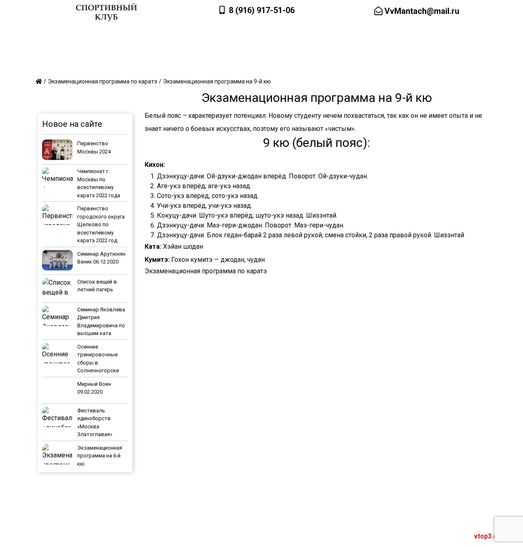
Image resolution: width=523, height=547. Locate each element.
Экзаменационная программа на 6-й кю (99, 456)
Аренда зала (402, 65)
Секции (146, 65)
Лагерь (238, 65)
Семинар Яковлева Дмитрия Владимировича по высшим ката (101, 321)
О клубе (57, 65)
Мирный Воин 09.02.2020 (94, 388)
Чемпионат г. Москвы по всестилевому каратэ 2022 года (98, 183)
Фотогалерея (344, 65)
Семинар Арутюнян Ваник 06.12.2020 (101, 258)
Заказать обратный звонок (421, 36)
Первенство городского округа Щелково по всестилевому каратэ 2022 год (101, 224)
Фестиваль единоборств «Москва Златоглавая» (94, 422)
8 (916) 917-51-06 (262, 10)
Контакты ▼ (459, 65)
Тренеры (101, 65)
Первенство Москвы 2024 (94, 147)
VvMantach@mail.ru (420, 11)
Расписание (286, 65)
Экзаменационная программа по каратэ (206, 271)
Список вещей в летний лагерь (97, 286)
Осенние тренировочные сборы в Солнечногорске (98, 359)
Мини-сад (192, 65)
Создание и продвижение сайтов (439, 536)
